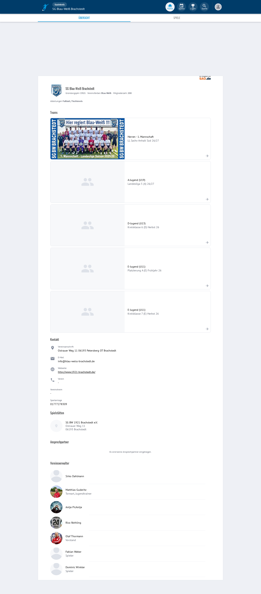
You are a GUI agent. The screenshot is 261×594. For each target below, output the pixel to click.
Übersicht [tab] (84, 18)
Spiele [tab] (176, 18)
